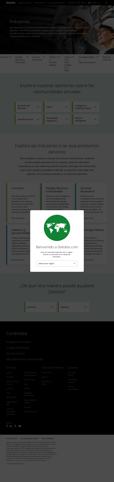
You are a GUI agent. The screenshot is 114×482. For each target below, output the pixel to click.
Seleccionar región (46, 263)
